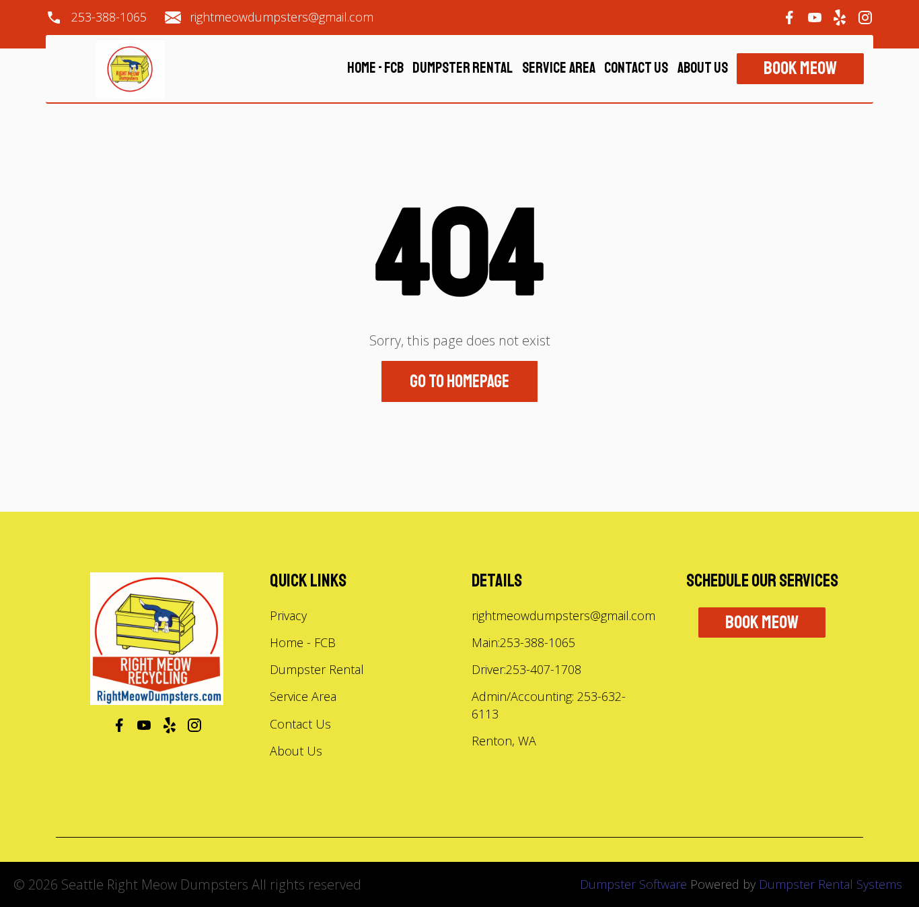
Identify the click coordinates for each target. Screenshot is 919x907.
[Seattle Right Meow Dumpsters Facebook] (789, 17)
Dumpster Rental (462, 69)
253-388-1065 (109, 17)
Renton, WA (504, 741)
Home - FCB (375, 69)
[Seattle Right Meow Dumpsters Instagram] (865, 17)
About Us (702, 69)
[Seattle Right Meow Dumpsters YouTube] (815, 17)
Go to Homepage (459, 381)
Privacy (288, 615)
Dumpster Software (633, 884)
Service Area (558, 69)
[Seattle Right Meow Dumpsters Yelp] (840, 17)
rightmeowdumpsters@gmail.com (281, 17)
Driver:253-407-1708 (526, 669)
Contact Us (636, 69)
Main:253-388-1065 (523, 642)
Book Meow (800, 68)
